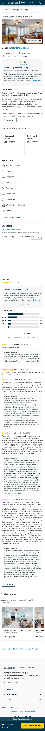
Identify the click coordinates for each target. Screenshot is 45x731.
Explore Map (36, 238)
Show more (9, 120)
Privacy (28, 707)
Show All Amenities (12, 218)
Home (4, 649)
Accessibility (13, 711)
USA (10, 649)
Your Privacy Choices (26, 711)
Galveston (16, 47)
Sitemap (19, 707)
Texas (26, 47)
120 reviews (23, 64)
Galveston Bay (25, 649)
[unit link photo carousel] (17, 617)
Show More (8, 584)
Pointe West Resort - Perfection (14, 631)
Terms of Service (38, 707)
